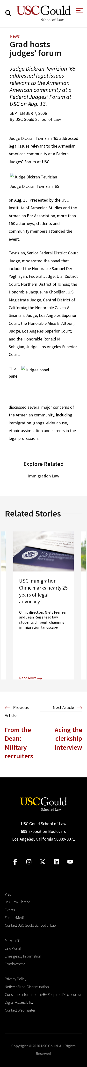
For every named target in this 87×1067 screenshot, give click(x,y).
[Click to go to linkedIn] (56, 861)
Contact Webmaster (20, 1010)
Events (10, 909)
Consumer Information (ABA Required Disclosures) (43, 994)
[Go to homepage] (43, 803)
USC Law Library (17, 901)
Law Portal (13, 948)
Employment (15, 963)
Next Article (64, 707)
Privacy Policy (15, 978)
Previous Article (17, 711)
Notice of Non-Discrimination (27, 986)
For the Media (15, 917)
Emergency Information (23, 956)
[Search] (8, 13)
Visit (8, 894)
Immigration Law (43, 476)
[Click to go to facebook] (15, 861)
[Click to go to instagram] (28, 861)
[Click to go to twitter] (42, 861)
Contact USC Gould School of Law (31, 925)
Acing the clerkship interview (68, 738)
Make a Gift (13, 940)
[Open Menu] (78, 12)
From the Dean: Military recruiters (19, 742)
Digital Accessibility (19, 1002)
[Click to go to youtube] (70, 861)
